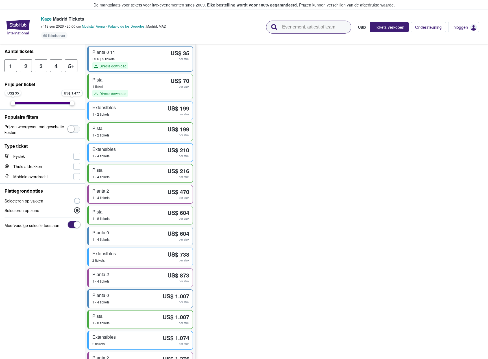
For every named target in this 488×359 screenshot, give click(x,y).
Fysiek (19, 156)
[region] (341, 201)
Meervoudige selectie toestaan (32, 225)
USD (362, 27)
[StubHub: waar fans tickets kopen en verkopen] (18, 27)
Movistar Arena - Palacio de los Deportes (113, 26)
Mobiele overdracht (30, 176)
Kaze (46, 19)
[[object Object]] (73, 129)
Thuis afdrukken (27, 166)
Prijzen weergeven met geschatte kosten (34, 129)
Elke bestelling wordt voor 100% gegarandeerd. (252, 5)
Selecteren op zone (22, 210)
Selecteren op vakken (24, 201)
